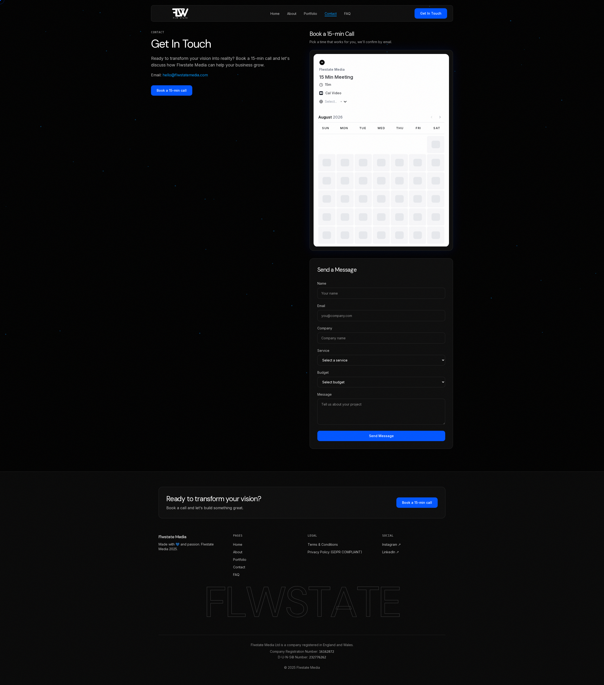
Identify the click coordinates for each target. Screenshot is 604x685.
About (237, 552)
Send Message (381, 436)
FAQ (236, 575)
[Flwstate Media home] (181, 13)
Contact (239, 567)
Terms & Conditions (323, 544)
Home (237, 544)
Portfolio (239, 560)
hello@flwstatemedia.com (185, 75)
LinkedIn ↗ (390, 552)
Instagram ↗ (391, 544)
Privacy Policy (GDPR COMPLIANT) (335, 552)
